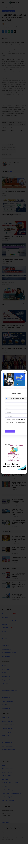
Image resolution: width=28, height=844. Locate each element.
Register (10, 431)
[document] (14, 422)
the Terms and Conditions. (18, 419)
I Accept (9, 419)
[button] (25, 372)
